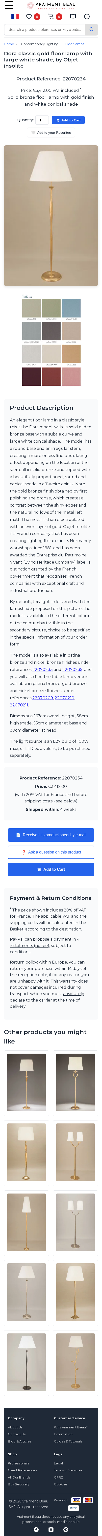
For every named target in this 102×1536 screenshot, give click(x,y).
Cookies (60, 1484)
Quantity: (25, 120)
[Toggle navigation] (9, 9)
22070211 (19, 705)
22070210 (64, 698)
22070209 (42, 698)
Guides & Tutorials (68, 1441)
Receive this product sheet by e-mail (51, 835)
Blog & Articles (19, 1441)
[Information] (87, 16)
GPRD (59, 1477)
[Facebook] (36, 1529)
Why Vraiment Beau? (71, 1427)
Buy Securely (18, 1484)
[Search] (91, 30)
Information (63, 1434)
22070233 (42, 669)
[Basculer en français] (15, 16)
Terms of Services (68, 1470)
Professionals (18, 1463)
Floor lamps (74, 44)
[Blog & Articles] (73, 16)
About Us (15, 1427)
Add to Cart (71, 120)
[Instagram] (51, 1529)
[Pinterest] (65, 1529)
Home (9, 44)
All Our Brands (19, 1477)
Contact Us (17, 1434)
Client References (22, 1470)
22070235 (72, 669)
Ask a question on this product (51, 852)
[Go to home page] (51, 6)
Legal (58, 1463)
